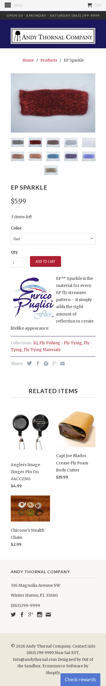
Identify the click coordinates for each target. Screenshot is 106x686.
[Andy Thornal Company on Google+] (30, 614)
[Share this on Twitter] (28, 363)
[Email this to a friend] (61, 363)
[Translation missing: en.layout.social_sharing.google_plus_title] (53, 363)
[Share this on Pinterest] (44, 363)
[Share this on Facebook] (36, 363)
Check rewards (80, 679)
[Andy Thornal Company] (53, 34)
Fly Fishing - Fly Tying (60, 343)
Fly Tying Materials (42, 349)
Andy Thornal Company (48, 646)
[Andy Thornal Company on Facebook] (22, 614)
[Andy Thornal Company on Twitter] (13, 614)
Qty (14, 252)
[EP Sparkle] (53, 103)
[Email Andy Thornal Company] (48, 614)
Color (16, 228)
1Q (35, 343)
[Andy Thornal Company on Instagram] (39, 614)
